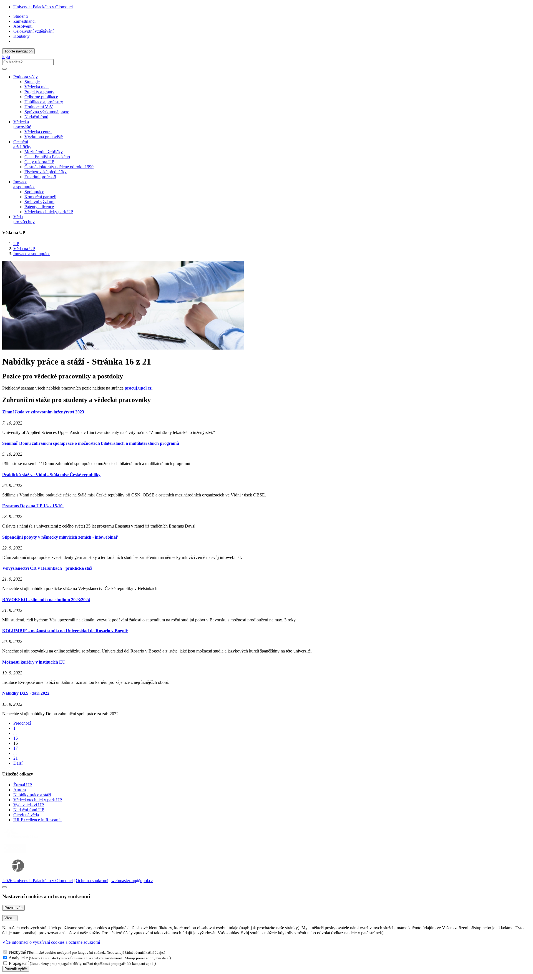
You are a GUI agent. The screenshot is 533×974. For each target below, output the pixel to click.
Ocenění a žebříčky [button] (22, 144)
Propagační (19, 963)
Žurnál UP (22, 784)
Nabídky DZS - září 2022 (25, 693)
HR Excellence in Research (37, 819)
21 (15, 758)
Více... (9, 918)
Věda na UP (24, 248)
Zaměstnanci (24, 21)
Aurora (19, 789)
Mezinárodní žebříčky (43, 151)
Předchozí (22, 723)
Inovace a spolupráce (31, 253)
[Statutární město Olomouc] (14, 853)
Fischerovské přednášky (45, 171)
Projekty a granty (39, 91)
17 (15, 748)
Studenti (20, 16)
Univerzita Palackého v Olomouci (43, 6)
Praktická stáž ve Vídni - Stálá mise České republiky (51, 474)
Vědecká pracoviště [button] (22, 124)
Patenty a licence (39, 206)
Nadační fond (36, 116)
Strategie (32, 81)
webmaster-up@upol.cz (132, 880)
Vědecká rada (36, 86)
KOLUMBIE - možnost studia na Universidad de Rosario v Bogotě (65, 630)
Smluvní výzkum (39, 201)
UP (16, 243)
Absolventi (22, 26)
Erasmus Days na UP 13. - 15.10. (33, 505)
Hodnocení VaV (38, 106)
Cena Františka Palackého (47, 156)
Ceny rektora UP (39, 161)
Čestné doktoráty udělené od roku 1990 (59, 166)
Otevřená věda (26, 814)
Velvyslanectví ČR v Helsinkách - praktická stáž (47, 568)
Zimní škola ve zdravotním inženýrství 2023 (43, 412)
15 (15, 738)
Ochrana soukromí (92, 880)
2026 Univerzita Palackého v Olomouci (37, 880)
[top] (4, 887)
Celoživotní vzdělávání (33, 31)
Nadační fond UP (28, 809)
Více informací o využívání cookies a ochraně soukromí (51, 942)
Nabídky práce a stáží (32, 794)
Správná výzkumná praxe (46, 111)
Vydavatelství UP (28, 804)
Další (17, 763)
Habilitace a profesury (43, 101)
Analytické (18, 957)
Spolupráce (34, 191)
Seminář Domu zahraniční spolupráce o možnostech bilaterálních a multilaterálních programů (90, 443)
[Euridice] (19, 875)
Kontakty (21, 36)
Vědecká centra (38, 131)
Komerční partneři (40, 196)
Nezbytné (17, 952)
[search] (4, 69)
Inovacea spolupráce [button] (24, 184)
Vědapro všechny (24, 219)
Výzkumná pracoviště (43, 136)
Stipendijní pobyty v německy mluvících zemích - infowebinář (60, 537)
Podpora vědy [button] (25, 76)
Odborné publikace (41, 96)
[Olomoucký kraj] (21, 839)
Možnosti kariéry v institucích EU (34, 662)
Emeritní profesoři (40, 176)
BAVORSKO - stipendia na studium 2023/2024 (46, 599)
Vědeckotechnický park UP (48, 211)
